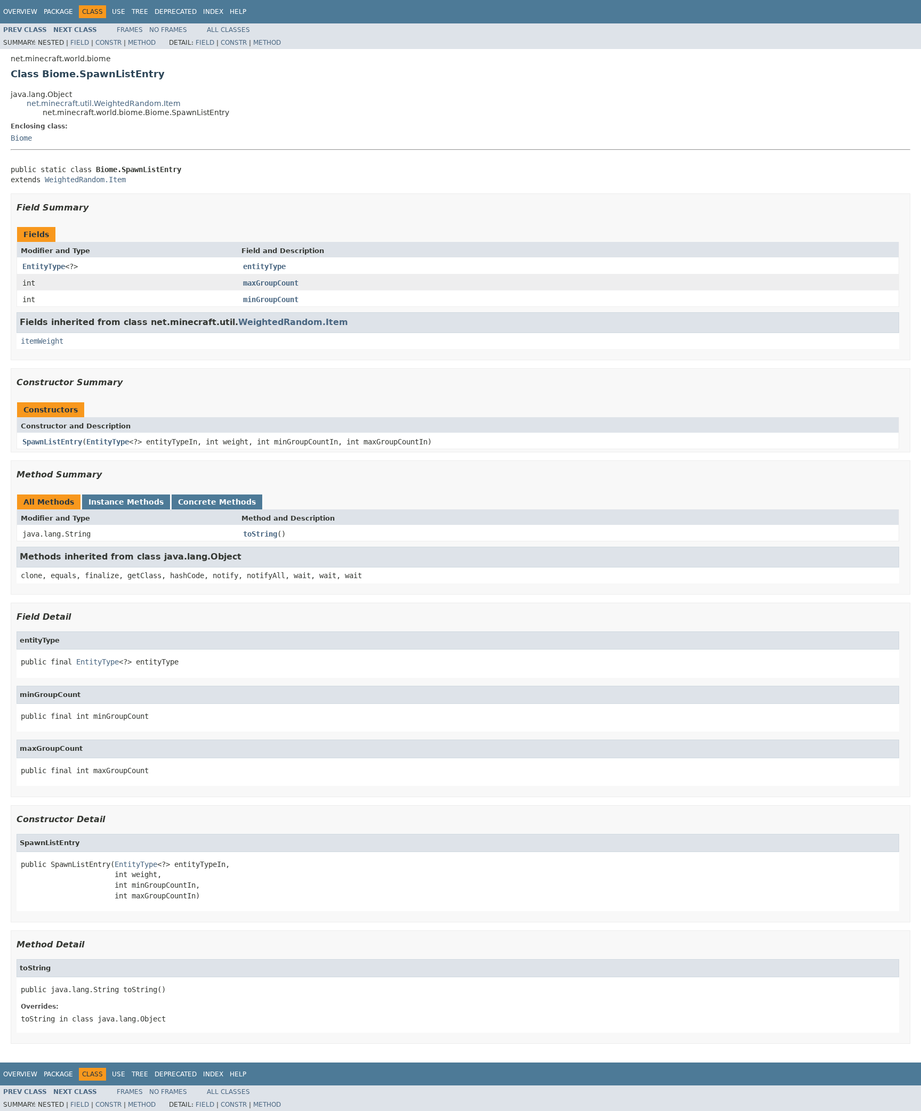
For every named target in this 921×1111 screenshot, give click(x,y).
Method (142, 42)
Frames (130, 30)
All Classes (228, 30)
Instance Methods (126, 502)
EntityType (43, 266)
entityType (264, 266)
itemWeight (42, 341)
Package (58, 11)
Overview (20, 11)
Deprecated (176, 11)
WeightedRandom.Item (85, 179)
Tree (140, 11)
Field (79, 42)
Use (118, 11)
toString (260, 534)
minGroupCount (270, 299)
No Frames (168, 30)
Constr (108, 42)
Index (213, 11)
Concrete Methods (217, 502)
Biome (21, 138)
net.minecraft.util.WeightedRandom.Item (104, 103)
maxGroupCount (270, 283)
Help (238, 11)
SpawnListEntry (52, 441)
